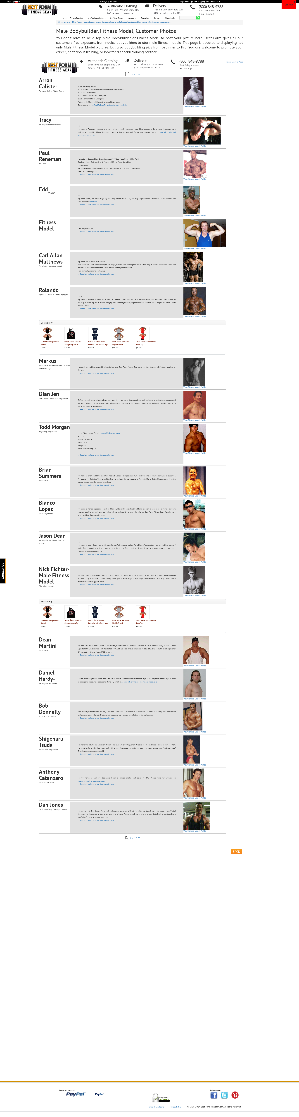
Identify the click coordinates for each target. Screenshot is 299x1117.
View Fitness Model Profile (194, 106)
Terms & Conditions (156, 1107)
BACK (236, 851)
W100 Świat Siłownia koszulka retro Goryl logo (98, 343)
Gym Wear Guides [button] (116, 18)
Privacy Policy (175, 1107)
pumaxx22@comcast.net (110, 433)
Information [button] (144, 18)
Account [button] (131, 18)
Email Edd (93, 201)
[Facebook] (214, 1095)
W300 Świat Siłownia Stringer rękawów (72, 343)
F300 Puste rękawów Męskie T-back (120, 343)
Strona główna (64, 22)
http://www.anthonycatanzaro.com (91, 781)
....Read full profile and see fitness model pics (109, 105)
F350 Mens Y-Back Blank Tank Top (146, 343)
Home (64, 18)
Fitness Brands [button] (76, 18)
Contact (157, 18)
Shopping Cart (170, 18)
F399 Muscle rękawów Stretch (50, 343)
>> (139, 74)
